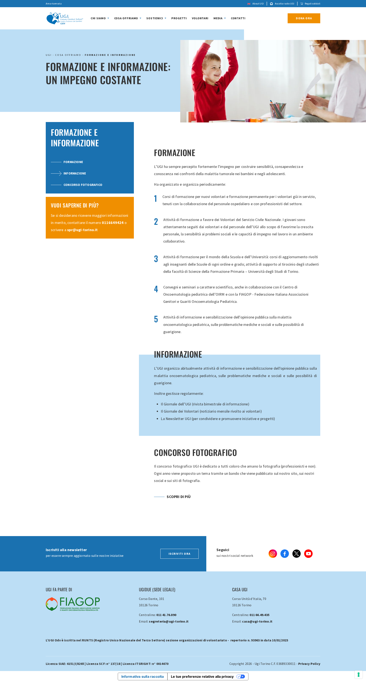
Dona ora (304, 18)
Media (218, 18)
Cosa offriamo (126, 18)
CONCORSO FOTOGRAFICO (83, 185)
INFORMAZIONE (75, 173)
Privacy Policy (309, 663)
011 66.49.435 (259, 615)
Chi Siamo (99, 18)
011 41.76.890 (166, 615)
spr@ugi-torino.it (82, 229)
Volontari (200, 18)
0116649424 (112, 222)
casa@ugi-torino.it (257, 621)
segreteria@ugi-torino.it (169, 621)
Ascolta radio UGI (284, 3)
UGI (49, 54)
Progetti (179, 18)
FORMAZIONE (73, 162)
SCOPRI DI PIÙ (179, 496)
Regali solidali (312, 3)
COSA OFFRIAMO (68, 54)
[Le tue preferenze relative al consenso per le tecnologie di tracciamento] (359, 675)
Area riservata (54, 3)
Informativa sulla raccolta (142, 676)
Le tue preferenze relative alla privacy (202, 676)
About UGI (258, 3)
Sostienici (155, 18)
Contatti (238, 18)
